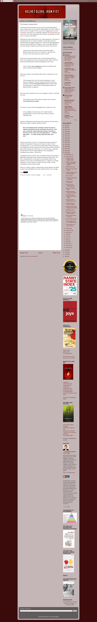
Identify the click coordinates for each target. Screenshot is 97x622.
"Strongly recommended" (69, 430)
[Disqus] (40, 194)
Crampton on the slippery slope (69, 159)
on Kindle (72, 358)
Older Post (56, 253)
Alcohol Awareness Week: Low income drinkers (71, 196)
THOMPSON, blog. (69, 68)
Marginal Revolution (70, 100)
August (68, 232)
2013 (66, 152)
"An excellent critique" (68, 435)
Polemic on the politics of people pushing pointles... (71, 163)
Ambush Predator (69, 75)
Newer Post (24, 253)
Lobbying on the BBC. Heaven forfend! (71, 212)
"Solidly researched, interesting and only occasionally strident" (68, 390)
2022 (66, 133)
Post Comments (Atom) (32, 256)
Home (40, 253)
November (68, 156)
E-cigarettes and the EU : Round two (71, 178)
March (67, 243)
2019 (66, 140)
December (68, 154)
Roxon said (50, 61)
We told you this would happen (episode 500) (71, 207)
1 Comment (48, 174)
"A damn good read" (67, 383)
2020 (66, 138)
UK (68, 397)
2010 (66, 254)
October (68, 228)
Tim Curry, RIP (68, 96)
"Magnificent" (66, 382)
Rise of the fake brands (71, 218)
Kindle (64, 399)
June (67, 236)
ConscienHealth (68, 62)
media (48, 107)
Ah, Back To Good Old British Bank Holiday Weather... (70, 78)
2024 (66, 129)
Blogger (57, 616)
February (68, 245)
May (67, 239)
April (67, 241)
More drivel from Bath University (71, 216)
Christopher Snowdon (69, 451)
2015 (66, 148)
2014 (66, 150)
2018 (66, 142)
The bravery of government (69, 182)
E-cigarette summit (70, 210)
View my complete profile (69, 472)
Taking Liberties (68, 95)
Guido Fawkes (68, 106)
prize (36, 93)
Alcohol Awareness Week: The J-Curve (71, 200)
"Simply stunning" (67, 385)
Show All (75, 119)
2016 (66, 146)
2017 (66, 144)
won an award (35, 29)
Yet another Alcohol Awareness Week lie (71, 192)
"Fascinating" (66, 386)
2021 (66, 135)
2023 (66, 131)
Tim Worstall (68, 82)
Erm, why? (67, 84)
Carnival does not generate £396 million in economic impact (70, 90)
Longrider (67, 115)
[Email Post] (44, 174)
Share (21, 172)
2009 (66, 256)
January (68, 247)
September (68, 230)
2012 (66, 250)
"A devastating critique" (68, 424)
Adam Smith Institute (70, 87)
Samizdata (67, 55)
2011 (66, 252)
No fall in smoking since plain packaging (71, 173)
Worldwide (72, 397)
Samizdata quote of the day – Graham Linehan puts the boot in (70, 57)
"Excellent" (65, 426)
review (66, 350)
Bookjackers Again (69, 116)
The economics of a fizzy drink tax (70, 225)
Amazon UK (66, 358)
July (67, 234)
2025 (66, 127)
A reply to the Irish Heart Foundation (70, 204)
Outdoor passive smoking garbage (70, 185)
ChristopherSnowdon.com (69, 49)
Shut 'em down (69, 175)
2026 (66, 125)
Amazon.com (71, 356)
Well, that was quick (70, 166)
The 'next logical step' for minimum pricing (71, 221)
